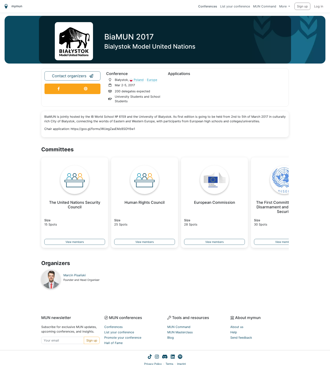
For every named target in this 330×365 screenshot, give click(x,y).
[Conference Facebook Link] (58, 89)
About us (236, 327)
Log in (318, 6)
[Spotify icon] (180, 357)
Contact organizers (69, 76)
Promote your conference (122, 337)
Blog (170, 337)
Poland (139, 80)
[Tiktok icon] (150, 357)
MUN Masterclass (180, 332)
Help (233, 332)
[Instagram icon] (157, 357)
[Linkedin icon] (173, 357)
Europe (152, 80)
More (283, 6)
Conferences (207, 6)
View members (75, 241)
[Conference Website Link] (85, 89)
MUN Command (264, 6)
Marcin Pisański (74, 275)
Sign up (302, 6)
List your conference (235, 6)
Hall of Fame (113, 343)
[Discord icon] (165, 357)
